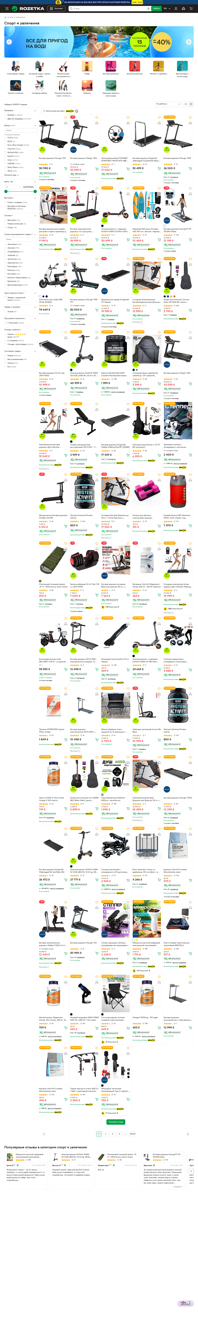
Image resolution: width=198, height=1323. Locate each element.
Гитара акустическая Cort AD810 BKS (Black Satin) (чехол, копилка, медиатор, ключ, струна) (84, 799)
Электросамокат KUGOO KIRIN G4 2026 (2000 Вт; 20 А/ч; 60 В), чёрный (84, 374)
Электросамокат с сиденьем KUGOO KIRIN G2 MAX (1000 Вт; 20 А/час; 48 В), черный (114, 230)
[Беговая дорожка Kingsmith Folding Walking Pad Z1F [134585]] (115, 420)
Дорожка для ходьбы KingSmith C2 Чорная (115, 301)
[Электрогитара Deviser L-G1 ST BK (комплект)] (147, 420)
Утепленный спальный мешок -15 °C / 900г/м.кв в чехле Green (53, 585)
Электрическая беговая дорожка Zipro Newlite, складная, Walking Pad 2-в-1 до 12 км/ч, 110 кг (52, 446)
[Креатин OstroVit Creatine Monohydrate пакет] (178, 845)
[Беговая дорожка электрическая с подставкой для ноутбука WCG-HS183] (178, 993)
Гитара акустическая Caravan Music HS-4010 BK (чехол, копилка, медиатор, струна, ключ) (176, 301)
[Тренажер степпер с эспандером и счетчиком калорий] (178, 420)
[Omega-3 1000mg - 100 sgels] (147, 993)
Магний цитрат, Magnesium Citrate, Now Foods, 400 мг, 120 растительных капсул (53, 1019)
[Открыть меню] (7, 8)
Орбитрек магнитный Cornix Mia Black (147, 731)
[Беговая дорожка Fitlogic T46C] (178, 349)
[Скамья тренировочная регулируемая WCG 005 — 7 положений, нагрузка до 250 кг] (84, 420)
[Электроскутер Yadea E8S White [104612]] (53, 275)
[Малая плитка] (191, 104)
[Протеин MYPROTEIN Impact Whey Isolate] (53, 705)
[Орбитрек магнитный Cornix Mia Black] (147, 705)
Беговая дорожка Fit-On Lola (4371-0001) (51, 374)
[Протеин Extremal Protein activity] (84, 491)
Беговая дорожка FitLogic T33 (83, 943)
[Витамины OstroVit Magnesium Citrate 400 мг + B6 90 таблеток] (147, 560)
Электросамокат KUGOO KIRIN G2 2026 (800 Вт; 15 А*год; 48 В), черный (84, 871)
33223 (132, 1134)
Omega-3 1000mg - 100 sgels (145, 1017)
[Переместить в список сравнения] (66, 123)
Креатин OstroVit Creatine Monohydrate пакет (175, 871)
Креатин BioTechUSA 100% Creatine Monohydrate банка (113, 374)
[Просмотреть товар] (102, 226)
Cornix (13, 138)
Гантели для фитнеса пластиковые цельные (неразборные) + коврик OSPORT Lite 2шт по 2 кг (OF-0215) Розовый (146, 517)
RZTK (11, 141)
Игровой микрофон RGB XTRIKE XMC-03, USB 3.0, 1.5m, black (84, 1019)
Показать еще (10, 175)
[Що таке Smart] (76, 111)
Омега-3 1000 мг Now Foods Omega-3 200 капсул (51, 799)
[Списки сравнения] (183, 8)
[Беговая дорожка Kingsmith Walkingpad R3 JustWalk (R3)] (53, 845)
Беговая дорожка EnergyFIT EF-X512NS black (167, 1156)
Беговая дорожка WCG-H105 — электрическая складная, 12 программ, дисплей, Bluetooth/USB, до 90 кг (83, 660)
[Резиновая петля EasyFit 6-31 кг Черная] (115, 635)
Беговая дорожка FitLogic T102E (178, 798)
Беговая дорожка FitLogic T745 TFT (83, 301)
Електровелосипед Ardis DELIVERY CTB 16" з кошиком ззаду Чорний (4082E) (52, 660)
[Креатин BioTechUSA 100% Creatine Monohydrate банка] (115, 349)
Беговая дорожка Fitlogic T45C (83, 158)
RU (165, 9)
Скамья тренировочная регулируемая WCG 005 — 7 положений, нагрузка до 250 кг (84, 446)
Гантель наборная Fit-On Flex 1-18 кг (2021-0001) (84, 585)
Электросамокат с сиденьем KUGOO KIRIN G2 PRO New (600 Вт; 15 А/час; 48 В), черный (147, 660)
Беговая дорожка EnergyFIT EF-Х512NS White (178, 230)
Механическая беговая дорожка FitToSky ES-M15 (53, 517)
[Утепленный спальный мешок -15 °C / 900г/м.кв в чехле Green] (53, 560)
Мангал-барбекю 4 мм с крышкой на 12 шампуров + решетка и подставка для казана (115, 731)
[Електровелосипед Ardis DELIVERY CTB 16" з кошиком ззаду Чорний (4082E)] (53, 635)
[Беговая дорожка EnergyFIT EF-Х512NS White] (178, 205)
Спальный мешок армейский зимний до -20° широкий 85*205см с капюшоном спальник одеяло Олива (145, 374)
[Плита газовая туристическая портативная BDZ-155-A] (178, 919)
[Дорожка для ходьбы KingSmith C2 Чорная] (115, 275)
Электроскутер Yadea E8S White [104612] (50, 301)
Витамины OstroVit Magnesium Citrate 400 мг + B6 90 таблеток (147, 585)
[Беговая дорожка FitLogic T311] (53, 134)
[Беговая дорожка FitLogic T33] (84, 919)
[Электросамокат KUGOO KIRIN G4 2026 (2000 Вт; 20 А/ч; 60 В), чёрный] (84, 349)
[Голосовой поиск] (148, 8)
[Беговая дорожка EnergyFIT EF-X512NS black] (147, 1157)
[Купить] (66, 168)
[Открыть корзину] (191, 8)
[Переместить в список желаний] (66, 117)
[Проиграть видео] (159, 936)
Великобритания (18, 285)
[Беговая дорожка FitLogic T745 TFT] (84, 275)
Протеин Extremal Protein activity (81, 517)
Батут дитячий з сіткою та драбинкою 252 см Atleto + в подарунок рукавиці (145, 871)
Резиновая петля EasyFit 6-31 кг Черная (115, 660)
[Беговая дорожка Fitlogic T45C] (84, 134)
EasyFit (13, 156)
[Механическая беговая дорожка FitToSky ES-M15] (53, 491)
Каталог (59, 9)
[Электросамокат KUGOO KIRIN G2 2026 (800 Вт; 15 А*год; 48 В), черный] (84, 845)
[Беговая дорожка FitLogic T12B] (178, 134)
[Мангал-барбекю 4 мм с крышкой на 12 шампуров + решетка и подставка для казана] (115, 705)
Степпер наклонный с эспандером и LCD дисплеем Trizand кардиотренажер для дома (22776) (114, 871)
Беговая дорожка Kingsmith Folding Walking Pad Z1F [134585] (115, 446)
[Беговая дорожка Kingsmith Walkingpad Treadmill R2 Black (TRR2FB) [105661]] (147, 134)
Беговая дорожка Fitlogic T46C (177, 373)
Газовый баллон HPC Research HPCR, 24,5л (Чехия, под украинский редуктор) (177, 517)
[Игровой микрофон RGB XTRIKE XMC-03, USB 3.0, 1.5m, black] (84, 993)
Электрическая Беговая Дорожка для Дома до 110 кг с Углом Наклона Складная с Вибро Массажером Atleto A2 (146, 799)
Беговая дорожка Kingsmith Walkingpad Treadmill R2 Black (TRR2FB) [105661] (146, 159)
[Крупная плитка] (185, 104)
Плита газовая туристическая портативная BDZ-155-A (176, 944)
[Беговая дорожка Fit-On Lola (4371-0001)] (53, 349)
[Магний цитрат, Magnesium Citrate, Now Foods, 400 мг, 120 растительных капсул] (53, 993)
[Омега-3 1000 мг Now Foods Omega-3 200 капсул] (53, 774)
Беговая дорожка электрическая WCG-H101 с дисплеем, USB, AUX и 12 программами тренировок (82, 731)
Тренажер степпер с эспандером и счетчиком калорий (174, 446)
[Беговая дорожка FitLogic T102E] (178, 774)
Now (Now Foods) (18, 145)
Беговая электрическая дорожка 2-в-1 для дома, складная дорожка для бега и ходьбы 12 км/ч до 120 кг (83, 230)
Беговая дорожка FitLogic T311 (52, 158)
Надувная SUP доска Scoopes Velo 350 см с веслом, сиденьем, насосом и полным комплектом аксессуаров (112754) (147, 230)
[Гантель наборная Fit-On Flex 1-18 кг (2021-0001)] (84, 560)
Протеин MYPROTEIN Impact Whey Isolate (51, 731)
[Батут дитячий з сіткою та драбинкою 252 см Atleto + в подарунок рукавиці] (147, 845)
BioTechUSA (15, 152)
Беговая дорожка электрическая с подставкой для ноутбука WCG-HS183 (178, 1019)
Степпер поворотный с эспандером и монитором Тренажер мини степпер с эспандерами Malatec (175, 660)
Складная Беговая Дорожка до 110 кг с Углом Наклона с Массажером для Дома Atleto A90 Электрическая (115, 517)
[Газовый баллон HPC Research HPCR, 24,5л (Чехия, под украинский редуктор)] (178, 491)
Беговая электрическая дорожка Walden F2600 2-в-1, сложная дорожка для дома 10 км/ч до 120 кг (52, 944)
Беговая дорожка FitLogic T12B (177, 158)
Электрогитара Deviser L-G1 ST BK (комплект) (146, 446)
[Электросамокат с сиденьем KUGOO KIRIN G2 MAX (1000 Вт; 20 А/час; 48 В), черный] (115, 205)
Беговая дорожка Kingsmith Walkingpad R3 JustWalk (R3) (51, 871)
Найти (156, 9)
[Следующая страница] (187, 1134)
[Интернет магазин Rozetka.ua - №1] (28, 8)
